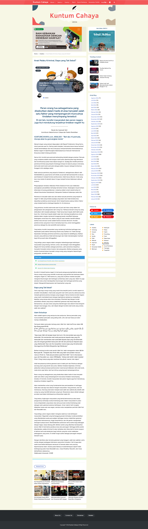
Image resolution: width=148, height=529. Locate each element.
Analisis (38, 70)
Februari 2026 (94, 112)
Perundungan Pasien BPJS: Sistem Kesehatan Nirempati (42, 498)
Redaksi (91, 515)
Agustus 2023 (94, 182)
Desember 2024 (95, 145)
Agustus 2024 (94, 154)
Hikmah (94, 240)
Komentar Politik (96, 247)
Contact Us (68, 515)
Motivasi (94, 249)
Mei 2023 (93, 189)
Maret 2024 (94, 166)
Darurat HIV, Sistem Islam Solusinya (46, 268)
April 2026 (93, 107)
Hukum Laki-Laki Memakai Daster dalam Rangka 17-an (106, 85)
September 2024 (95, 152)
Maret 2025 (94, 138)
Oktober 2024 (95, 149)
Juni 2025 (93, 131)
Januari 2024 (94, 171)
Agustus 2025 (94, 126)
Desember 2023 (95, 173)
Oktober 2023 (94, 178)
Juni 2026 (93, 102)
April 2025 (93, 135)
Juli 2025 (93, 128)
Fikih (93, 238)
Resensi (106, 240)
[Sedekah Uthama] (57, 39)
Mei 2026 (93, 105)
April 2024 (93, 164)
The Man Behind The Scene (105, 69)
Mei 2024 (93, 161)
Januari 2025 (94, 142)
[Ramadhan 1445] (102, 41)
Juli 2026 (93, 100)
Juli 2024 (93, 156)
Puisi (105, 236)
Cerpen (94, 232)
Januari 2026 (94, 114)
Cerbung (94, 230)
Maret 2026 (94, 109)
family (93, 236)
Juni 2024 (93, 159)
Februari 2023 (94, 196)
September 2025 (95, 124)
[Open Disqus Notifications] (105, 2)
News (105, 230)
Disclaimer (80, 515)
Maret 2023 (94, 194)
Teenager (106, 248)
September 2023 (95, 180)
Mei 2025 (93, 133)
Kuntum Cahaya (73, 525)
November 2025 (95, 119)
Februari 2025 (94, 140)
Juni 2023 (93, 187)
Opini (105, 232)
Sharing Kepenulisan (105, 243)
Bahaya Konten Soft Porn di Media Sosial (107, 61)
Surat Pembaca (108, 246)
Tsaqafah (106, 250)
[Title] (74, 15)
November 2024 (95, 147)
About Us (57, 515)
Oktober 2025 (95, 121)
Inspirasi (94, 242)
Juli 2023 (93, 185)
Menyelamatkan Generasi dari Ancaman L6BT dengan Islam (59, 499)
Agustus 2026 (94, 98)
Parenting (107, 234)
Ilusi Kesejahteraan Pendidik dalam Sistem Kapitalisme (51, 261)
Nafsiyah (106, 227)
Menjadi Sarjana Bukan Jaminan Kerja (47, 264)
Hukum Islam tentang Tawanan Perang (106, 76)
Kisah (93, 245)
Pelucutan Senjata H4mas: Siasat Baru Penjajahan (75, 498)
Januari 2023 (94, 199)
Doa (93, 234)
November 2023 (95, 175)
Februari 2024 (94, 168)
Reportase (107, 238)
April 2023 (93, 192)
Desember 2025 (95, 117)
